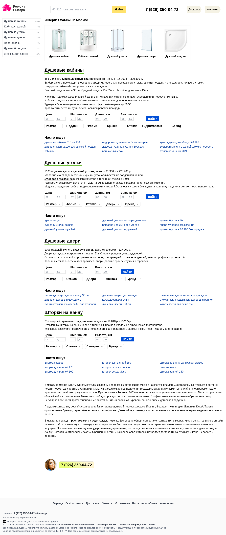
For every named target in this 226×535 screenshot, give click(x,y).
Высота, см (128, 114)
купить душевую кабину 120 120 (179, 142)
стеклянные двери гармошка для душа (183, 295)
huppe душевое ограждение (177, 224)
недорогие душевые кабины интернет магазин (125, 142)
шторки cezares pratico (116, 367)
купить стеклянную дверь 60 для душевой (70, 304)
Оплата (107, 503)
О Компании (74, 503)
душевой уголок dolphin (59, 224)
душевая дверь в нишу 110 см (63, 299)
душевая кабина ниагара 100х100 (123, 146)
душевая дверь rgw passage (119, 295)
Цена (48, 114)
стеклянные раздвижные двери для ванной (186, 299)
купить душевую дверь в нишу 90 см (67, 295)
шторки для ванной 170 (59, 367)
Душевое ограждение (59, 179)
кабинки (49, 151)
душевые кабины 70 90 (174, 151)
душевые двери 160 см (116, 304)
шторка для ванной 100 (59, 371)
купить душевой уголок (78, 171)
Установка (122, 503)
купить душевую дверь (78, 249)
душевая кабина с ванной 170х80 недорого (186, 146)
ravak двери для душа (115, 299)
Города (58, 503)
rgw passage (52, 220)
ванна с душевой (112, 151)
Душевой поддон (15, 48)
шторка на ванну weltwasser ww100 (181, 362)
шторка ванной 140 (171, 371)
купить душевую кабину (77, 78)
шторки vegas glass (114, 371)
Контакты (166, 503)
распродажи (79, 420)
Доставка (92, 503)
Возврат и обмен (144, 503)
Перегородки (12, 43)
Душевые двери (14, 37)
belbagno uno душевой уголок (120, 224)
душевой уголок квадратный (119, 229)
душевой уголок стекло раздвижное (124, 220)
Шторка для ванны (16, 53)
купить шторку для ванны (79, 321)
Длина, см (102, 114)
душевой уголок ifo (171, 220)
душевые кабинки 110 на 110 (62, 142)
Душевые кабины (15, 21)
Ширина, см (78, 114)
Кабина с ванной (15, 26)
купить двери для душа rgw (176, 304)
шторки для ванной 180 (116, 362)
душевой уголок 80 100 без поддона (182, 229)
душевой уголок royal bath (60, 229)
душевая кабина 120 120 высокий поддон (70, 146)
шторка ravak (168, 367)
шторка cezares (54, 362)
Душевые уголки (14, 32)
